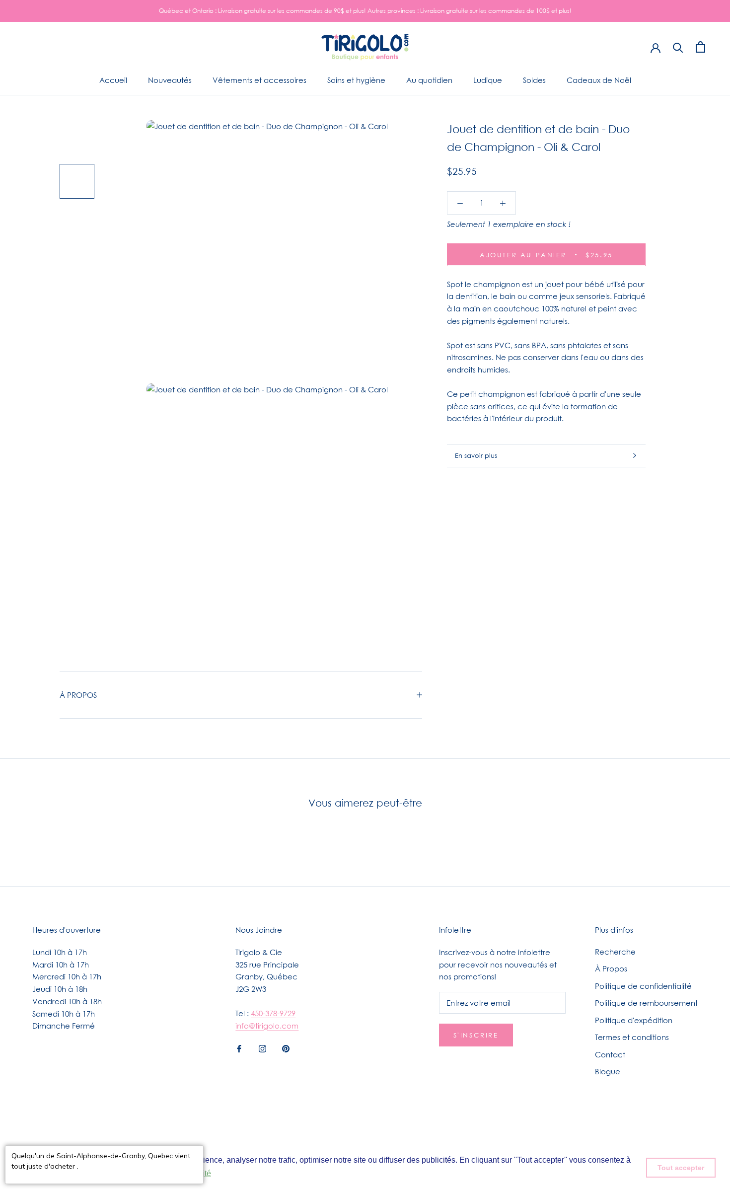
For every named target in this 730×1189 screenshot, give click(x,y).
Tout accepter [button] (680, 1168)
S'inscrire (476, 1035)
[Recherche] (678, 47)
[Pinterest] (286, 1047)
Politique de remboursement (646, 1002)
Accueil (113, 79)
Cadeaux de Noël (599, 79)
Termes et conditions (632, 1037)
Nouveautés (170, 79)
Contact (610, 1054)
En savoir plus (476, 455)
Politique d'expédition (633, 1020)
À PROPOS (78, 694)
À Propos (611, 968)
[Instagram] (262, 1047)
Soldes (534, 79)
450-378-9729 (273, 1013)
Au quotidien (429, 79)
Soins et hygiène (356, 79)
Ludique (487, 79)
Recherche (615, 951)
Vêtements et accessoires (259, 79)
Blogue (607, 1071)
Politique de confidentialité (643, 985)
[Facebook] (239, 1047)
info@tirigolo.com (266, 1025)
